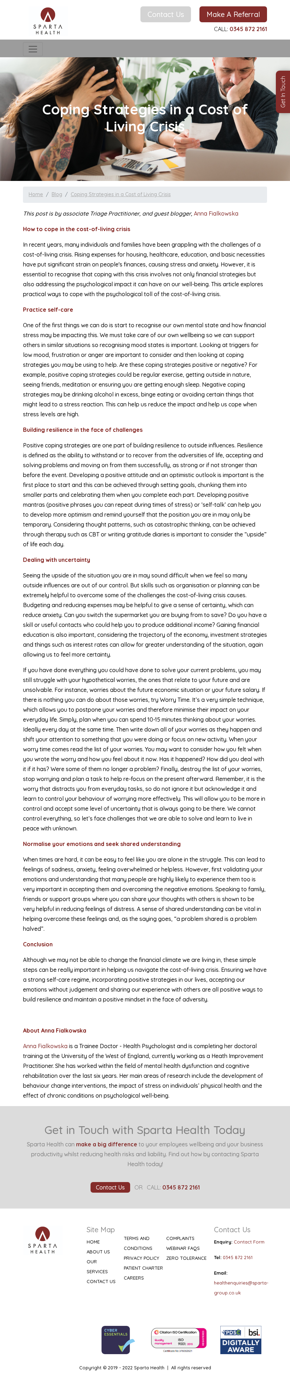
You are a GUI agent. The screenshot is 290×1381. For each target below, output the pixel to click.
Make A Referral (233, 14)
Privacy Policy (141, 1258)
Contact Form (249, 1242)
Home (36, 194)
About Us (98, 1251)
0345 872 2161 (238, 1257)
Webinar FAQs (183, 1248)
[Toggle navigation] (33, 49)
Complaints (180, 1238)
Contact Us (165, 14)
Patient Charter (143, 1268)
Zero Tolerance (186, 1258)
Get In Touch (282, 92)
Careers (134, 1278)
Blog (57, 194)
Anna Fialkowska (217, 213)
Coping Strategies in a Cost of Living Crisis (121, 194)
